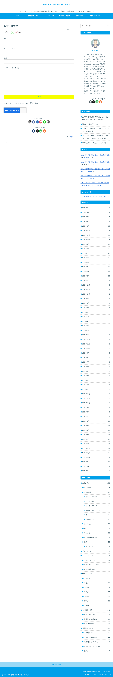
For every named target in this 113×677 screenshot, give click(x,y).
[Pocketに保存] (40, 121)
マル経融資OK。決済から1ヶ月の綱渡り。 (95, 143)
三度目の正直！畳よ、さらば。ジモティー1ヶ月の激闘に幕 (95, 130)
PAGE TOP (57, 665)
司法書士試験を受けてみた (90, 124)
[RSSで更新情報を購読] (44, 131)
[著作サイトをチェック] (33, 131)
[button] (19, 32)
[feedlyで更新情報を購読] (40, 131)
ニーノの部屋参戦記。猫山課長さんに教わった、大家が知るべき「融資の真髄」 (95, 137)
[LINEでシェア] (12, 32)
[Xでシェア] (5, 32)
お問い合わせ (106, 671)
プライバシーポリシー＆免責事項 (90, 671)
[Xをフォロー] (37, 131)
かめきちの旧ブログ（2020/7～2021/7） (97, 196)
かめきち (95, 50)
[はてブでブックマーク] (37, 121)
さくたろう (90, 178)
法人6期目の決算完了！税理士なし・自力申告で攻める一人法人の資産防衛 (95, 118)
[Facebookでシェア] (8, 32)
